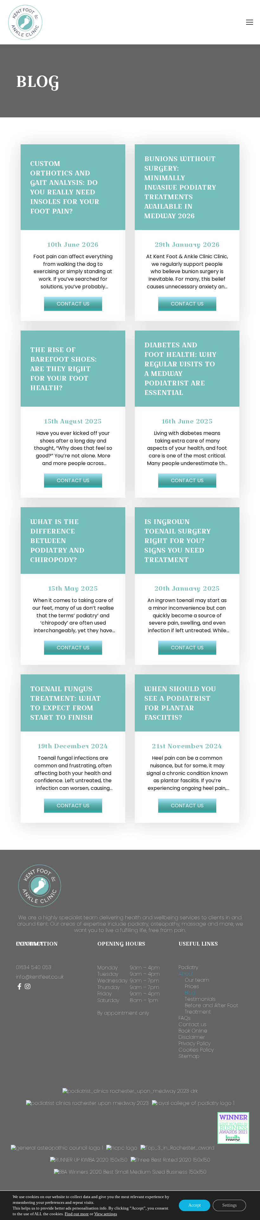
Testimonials (200, 999)
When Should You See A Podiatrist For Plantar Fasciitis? (180, 703)
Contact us (192, 1024)
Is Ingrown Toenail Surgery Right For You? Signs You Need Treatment (177, 540)
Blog (190, 993)
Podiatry (188, 967)
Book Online (193, 1031)
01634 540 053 (33, 967)
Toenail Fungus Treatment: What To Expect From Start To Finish (65, 703)
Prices (192, 986)
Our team (197, 980)
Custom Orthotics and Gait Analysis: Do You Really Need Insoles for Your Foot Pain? (64, 187)
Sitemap (189, 1056)
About (186, 974)
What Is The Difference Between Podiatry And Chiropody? (57, 540)
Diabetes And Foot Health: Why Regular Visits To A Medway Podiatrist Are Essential (180, 368)
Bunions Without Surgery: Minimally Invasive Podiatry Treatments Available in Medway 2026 (180, 187)
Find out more (77, 1213)
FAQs (185, 1018)
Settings (229, 1205)
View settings (105, 1213)
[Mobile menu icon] (249, 22)
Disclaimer (192, 1037)
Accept (194, 1205)
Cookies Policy (196, 1050)
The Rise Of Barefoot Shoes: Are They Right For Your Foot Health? (63, 368)
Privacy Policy (195, 1043)
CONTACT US (73, 303)
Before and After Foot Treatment (211, 1008)
